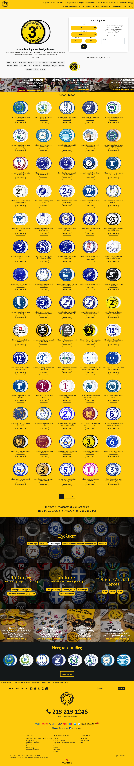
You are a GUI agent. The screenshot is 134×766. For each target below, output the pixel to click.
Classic (106, 2)
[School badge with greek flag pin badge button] (67, 274)
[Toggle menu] (132, 3)
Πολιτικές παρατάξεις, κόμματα (21, 594)
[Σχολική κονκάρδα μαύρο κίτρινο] (36, 32)
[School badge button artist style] (20, 247)
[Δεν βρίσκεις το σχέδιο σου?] (67, 84)
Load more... (67, 674)
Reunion (43, 544)
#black (15, 62)
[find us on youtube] (35, 688)
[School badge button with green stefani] (113, 107)
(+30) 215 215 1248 (84, 510)
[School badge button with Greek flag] (67, 247)
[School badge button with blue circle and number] (44, 302)
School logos (55, 544)
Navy (105, 592)
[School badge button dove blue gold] (44, 274)
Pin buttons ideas (115, 7)
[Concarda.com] (5, 4)
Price (91, 37)
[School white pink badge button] (90, 469)
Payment (29, 746)
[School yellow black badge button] (74, 66)
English (122, 756)
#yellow (9, 62)
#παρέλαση (22, 62)
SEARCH (121, 688)
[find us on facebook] (31, 688)
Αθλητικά (81, 2)
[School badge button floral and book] (67, 219)
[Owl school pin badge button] (90, 247)
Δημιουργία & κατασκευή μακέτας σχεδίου (39, 738)
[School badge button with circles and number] (90, 302)
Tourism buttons (67, 594)
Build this (20, 122)
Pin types (104, 7)
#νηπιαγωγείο (37, 66)
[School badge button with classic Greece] (90, 135)
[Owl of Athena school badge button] (113, 386)
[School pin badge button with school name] (44, 330)
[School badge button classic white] (20, 219)
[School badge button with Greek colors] (67, 135)
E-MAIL (46, 510)
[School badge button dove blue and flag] (44, 219)
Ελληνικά (116, 756)
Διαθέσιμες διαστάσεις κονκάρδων (64, 742)
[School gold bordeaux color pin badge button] (90, 414)
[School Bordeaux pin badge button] (44, 441)
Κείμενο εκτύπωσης (113, 36)
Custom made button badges (73, 7)
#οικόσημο (46, 66)
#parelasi (29, 69)
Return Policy (30, 747)
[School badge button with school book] (44, 135)
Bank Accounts (30, 744)
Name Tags (32, 544)
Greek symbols (69, 590)
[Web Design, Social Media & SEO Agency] (67, 761)
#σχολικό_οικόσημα (42, 62)
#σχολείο (31, 62)
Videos (55, 738)
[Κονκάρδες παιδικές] (50, 625)
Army (120, 592)
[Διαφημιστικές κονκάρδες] (17, 625)
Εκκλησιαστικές (53, 590)
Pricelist (96, 7)
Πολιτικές (129, 2)
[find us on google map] (46, 688)
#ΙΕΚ (30, 66)
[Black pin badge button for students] (113, 274)
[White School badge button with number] (113, 330)
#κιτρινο (54, 66)
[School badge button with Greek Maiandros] (44, 163)
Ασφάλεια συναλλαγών (33, 742)
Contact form (84, 738)
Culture (100, 2)
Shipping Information (32, 749)
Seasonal (113, 2)
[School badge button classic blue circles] (67, 191)
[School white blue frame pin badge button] (113, 441)
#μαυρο (61, 66)
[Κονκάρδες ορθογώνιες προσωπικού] (117, 625)
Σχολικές (47, 2)
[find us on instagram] (43, 688)
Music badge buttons (69, 2)
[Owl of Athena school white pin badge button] (90, 386)
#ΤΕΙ (25, 66)
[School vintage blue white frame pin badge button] (113, 469)
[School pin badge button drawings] (20, 330)
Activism (102, 544)
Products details (61, 735)
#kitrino (36, 69)
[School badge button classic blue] (90, 191)
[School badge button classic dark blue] (90, 163)
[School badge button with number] (20, 386)
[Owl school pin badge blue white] (90, 107)
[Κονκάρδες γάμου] (83, 625)
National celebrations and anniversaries (79, 544)
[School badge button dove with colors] (113, 191)
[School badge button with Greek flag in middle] (44, 247)
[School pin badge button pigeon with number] (113, 247)
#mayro (42, 69)
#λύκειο (9, 66)
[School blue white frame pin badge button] (67, 441)
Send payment (85, 740)
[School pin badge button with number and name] (113, 358)
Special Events (90, 2)
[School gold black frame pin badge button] (44, 469)
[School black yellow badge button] (90, 441)
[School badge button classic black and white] (20, 191)
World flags (82, 590)
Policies (30, 735)
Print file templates (59, 740)
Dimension (84, 31)
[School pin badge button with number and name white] (90, 358)
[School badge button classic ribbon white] (20, 469)
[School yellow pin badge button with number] (113, 302)
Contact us (86, 735)
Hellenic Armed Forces (112, 582)
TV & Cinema (56, 2)
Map (82, 742)
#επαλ (16, 66)
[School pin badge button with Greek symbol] (67, 358)
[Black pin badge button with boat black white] (113, 219)
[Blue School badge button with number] (20, 358)
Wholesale (56, 749)
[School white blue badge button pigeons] (67, 469)
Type (83, 25)
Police (112, 592)
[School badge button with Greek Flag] (20, 107)
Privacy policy (30, 740)
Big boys (121, 2)
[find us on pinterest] (39, 688)
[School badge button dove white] (44, 414)
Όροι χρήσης (43, 758)
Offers (88, 7)
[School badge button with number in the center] (67, 414)
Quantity (76, 37)
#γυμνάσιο (61, 62)
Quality (55, 751)
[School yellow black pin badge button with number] (90, 330)
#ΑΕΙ (21, 66)
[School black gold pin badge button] (20, 441)
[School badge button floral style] (90, 219)
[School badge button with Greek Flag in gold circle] (113, 135)
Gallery (127, 7)
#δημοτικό (53, 62)
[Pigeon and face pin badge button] (20, 274)
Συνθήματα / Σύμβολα (21, 590)
